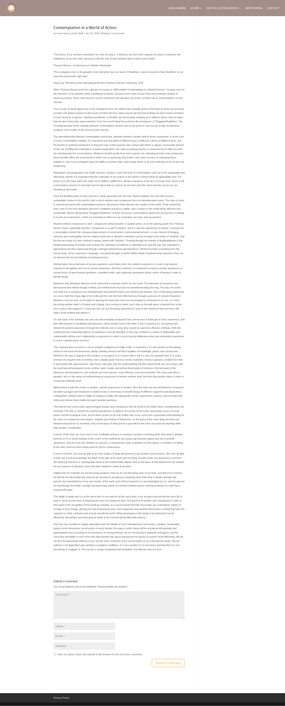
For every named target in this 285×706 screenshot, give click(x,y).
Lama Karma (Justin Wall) (70, 33)
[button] (278, 4)
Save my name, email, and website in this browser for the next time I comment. (99, 654)
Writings (105, 33)
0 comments (117, 33)
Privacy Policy (61, 697)
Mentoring (253, 8)
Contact (273, 8)
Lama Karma (177, 8)
